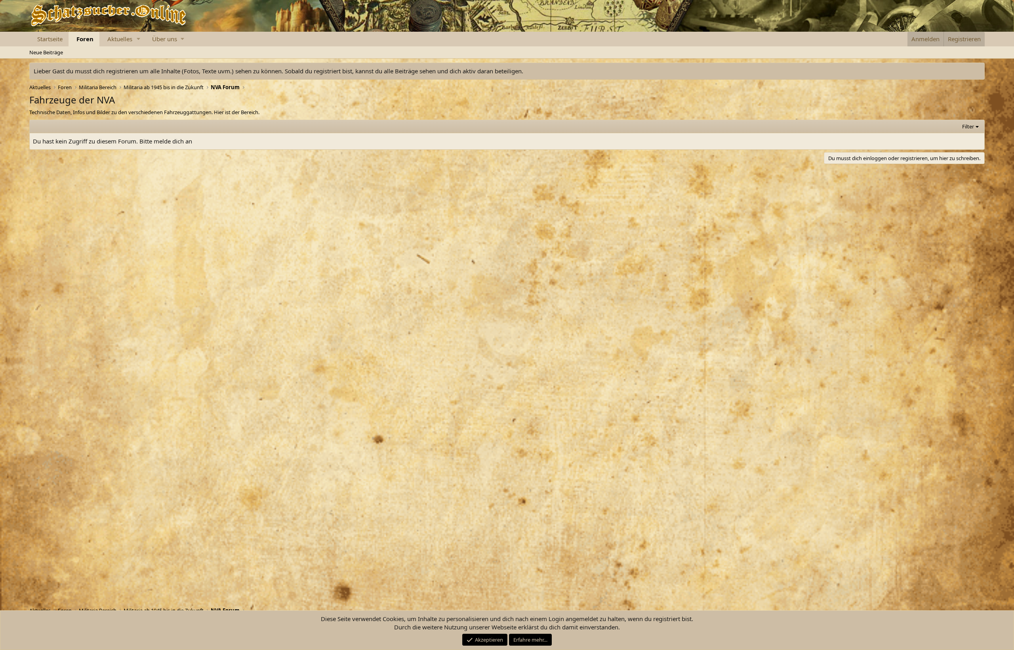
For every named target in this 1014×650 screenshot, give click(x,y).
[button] (138, 39)
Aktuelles (119, 39)
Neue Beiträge (46, 52)
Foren (84, 39)
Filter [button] (968, 126)
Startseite (50, 39)
